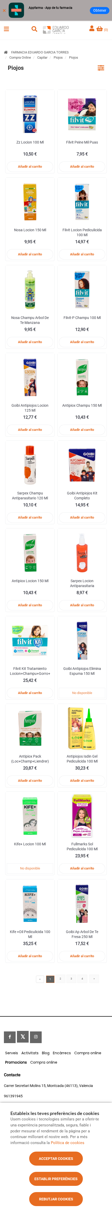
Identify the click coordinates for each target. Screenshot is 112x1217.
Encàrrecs (62, 1053)
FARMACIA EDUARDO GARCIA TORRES (40, 52)
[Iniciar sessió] (92, 28)
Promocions (16, 1062)
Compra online (87, 1053)
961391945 (13, 1096)
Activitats (30, 1053)
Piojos (58, 57)
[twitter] (23, 1037)
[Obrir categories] (101, 68)
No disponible (82, 693)
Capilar (42, 57)
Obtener (99, 10)
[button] (6, 29)
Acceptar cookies (56, 1159)
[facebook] (10, 1037)
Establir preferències (56, 1179)
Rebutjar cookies (56, 1199)
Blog (45, 1053)
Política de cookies (67, 1142)
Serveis (11, 1053)
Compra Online (20, 57)
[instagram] (36, 1037)
